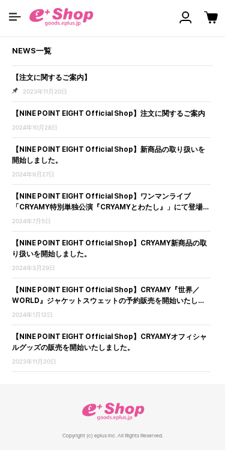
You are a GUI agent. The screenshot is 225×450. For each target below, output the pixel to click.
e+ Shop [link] (113, 411)
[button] (15, 17)
